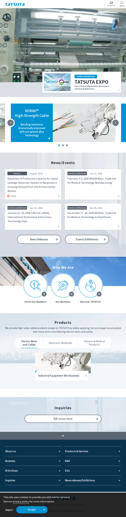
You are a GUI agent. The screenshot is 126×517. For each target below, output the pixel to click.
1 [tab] (59, 145)
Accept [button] (32, 509)
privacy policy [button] (21, 501)
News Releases (39, 239)
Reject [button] (9, 509)
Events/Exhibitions (87, 239)
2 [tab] (63, 145)
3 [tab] (67, 145)
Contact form (64, 418)
